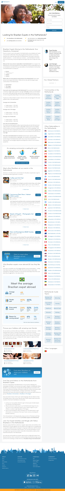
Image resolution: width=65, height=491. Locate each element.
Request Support (36, 460)
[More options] (55, 83)
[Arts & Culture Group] (13, 346)
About (3, 458)
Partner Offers (35, 461)
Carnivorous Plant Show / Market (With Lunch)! (20, 195)
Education (48, 312)
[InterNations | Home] (5, 2)
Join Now (61, 2)
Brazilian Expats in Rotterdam (48, 104)
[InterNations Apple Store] (27, 482)
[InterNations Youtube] (37, 475)
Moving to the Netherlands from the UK (57, 340)
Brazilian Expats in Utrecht (48, 111)
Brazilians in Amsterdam (13, 393)
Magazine (35, 463)
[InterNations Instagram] (34, 475)
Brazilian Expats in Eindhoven (57, 111)
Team (3, 460)
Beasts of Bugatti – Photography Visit (22, 214)
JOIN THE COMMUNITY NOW (22, 162)
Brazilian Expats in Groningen (57, 118)
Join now (54, 30)
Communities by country (22, 458)
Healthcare (48, 308)
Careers (3, 465)
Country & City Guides (22, 461)
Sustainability (4, 461)
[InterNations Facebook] (27, 475)
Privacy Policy (38, 487)
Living (48, 317)
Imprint (26, 487)
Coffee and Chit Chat (16, 178)
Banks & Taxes (57, 308)
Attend (38, 178)
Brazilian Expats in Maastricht (57, 104)
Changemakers (51, 460)
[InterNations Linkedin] (31, 475)
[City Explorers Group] (32, 358)
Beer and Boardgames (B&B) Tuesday (22, 232)
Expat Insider (35, 465)
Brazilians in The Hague (25, 393)
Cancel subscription (36, 466)
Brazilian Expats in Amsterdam (48, 97)
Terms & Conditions (31, 487)
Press (3, 463)
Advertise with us (5, 468)
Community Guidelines (52, 458)
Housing (57, 303)
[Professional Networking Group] (32, 346)
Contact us (4, 466)
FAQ (34, 458)
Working (57, 312)
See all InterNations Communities (43, 489)
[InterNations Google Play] (37, 482)
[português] (46, 351)
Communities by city (21, 460)
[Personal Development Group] (13, 358)
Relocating (57, 298)
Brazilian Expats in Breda (48, 118)
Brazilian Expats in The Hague (57, 97)
